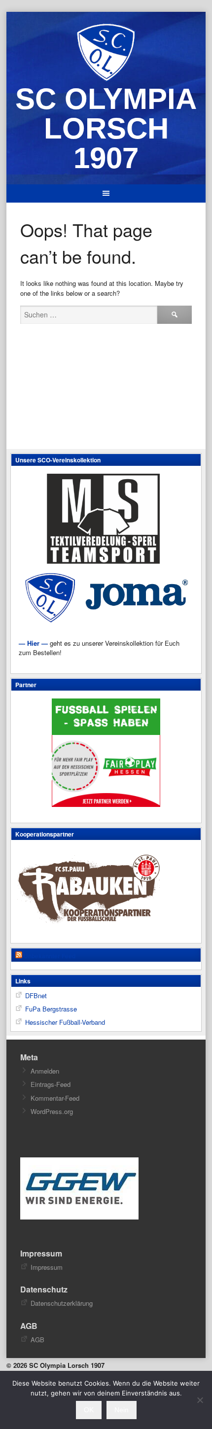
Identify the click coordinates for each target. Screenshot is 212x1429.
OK (89, 1410)
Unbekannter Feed (49, 955)
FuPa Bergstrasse (51, 1008)
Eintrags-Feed (51, 1084)
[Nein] (200, 1400)
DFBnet (36, 995)
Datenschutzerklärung (62, 1303)
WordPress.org (52, 1111)
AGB (37, 1339)
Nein (121, 1410)
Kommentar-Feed (55, 1098)
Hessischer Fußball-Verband (65, 1022)
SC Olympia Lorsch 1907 (106, 128)
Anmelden (45, 1071)
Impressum (47, 1267)
